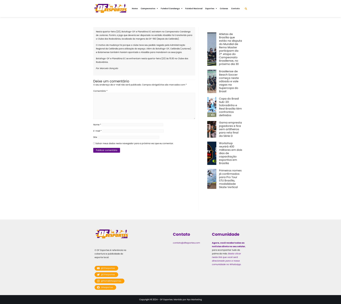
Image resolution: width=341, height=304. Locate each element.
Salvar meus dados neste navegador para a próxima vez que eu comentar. (135, 143)
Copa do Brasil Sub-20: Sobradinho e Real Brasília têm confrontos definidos (230, 107)
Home (135, 8)
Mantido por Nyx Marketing (188, 299)
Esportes (209, 8)
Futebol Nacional (194, 8)
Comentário (100, 91)
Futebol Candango (170, 8)
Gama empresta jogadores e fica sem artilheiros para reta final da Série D (230, 129)
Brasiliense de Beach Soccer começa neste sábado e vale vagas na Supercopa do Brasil (229, 81)
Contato (235, 8)
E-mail (97, 130)
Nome (97, 124)
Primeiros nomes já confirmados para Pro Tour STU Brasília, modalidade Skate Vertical (230, 179)
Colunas (224, 8)
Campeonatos (148, 8)
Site (95, 137)
